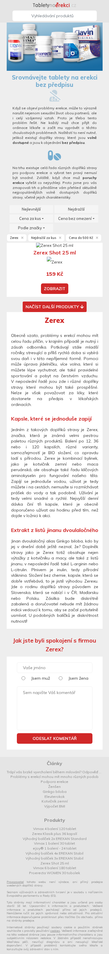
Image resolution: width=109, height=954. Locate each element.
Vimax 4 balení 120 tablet (54, 828)
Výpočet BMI (54, 806)
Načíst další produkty (52, 306)
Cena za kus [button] (30, 218)
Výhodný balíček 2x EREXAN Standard (55, 838)
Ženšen (54, 786)
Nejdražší (76, 209)
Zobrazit (54, 288)
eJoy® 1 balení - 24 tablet (54, 848)
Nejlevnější (31, 209)
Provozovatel (15, 882)
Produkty (54, 820)
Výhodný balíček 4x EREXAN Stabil (54, 853)
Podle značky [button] (30, 227)
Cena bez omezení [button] (75, 218)
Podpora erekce (54, 781)
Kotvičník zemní (55, 801)
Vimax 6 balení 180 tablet (54, 868)
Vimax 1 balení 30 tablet (54, 843)
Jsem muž (40, 678)
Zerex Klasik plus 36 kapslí (54, 833)
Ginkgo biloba (55, 791)
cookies (55, 931)
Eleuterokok (54, 796)
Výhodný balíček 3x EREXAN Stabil (54, 858)
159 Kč (54, 274)
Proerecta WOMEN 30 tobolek (54, 873)
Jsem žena (78, 678)
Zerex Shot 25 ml (54, 863)
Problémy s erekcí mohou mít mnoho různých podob (54, 776)
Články (54, 763)
